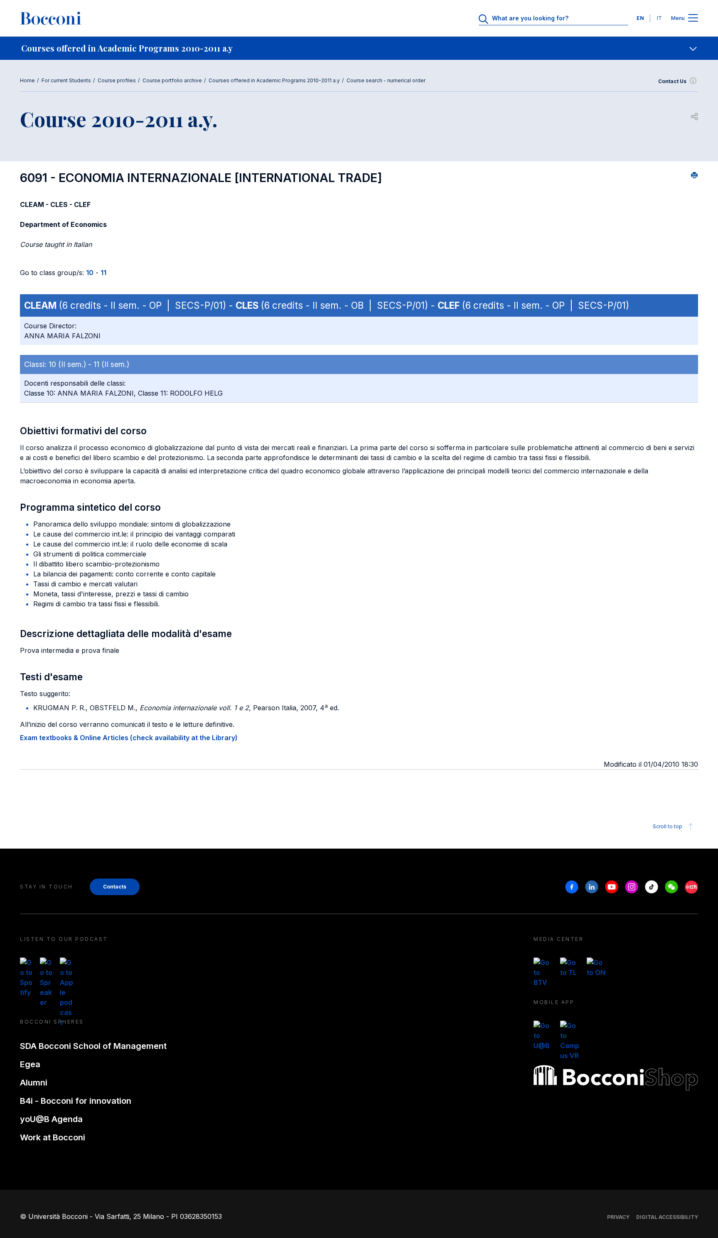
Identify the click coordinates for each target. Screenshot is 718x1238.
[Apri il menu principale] (693, 18)
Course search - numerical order (386, 80)
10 (89, 272)
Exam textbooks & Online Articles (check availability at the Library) (129, 737)
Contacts (114, 887)
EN (640, 18)
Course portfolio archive (172, 80)
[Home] (50, 18)
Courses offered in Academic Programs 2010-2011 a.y (274, 80)
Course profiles (117, 80)
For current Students (66, 80)
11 (103, 272)
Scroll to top (667, 826)
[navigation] (359, 48)
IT (659, 18)
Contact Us (672, 81)
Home (27, 80)
